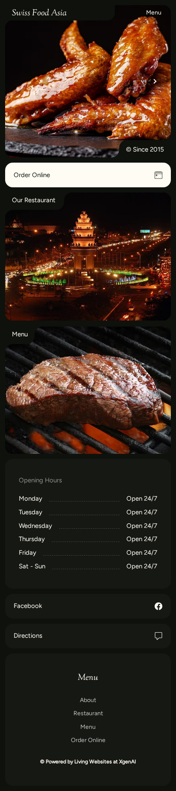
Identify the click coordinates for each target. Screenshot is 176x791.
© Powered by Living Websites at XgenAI (88, 762)
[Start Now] (88, 390)
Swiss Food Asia (39, 13)
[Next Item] (155, 81)
